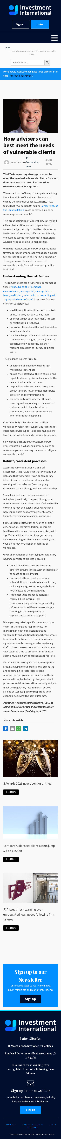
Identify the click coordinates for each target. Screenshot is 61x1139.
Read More (11, 791)
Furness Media (48, 1134)
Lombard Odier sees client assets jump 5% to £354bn (29, 848)
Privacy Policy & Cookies (32, 1126)
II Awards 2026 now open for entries (27, 783)
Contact (10, 1124)
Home (7, 47)
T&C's (52, 1124)
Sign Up (30, 999)
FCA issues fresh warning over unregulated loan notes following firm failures (28, 914)
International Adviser (20, 76)
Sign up (30, 1110)
